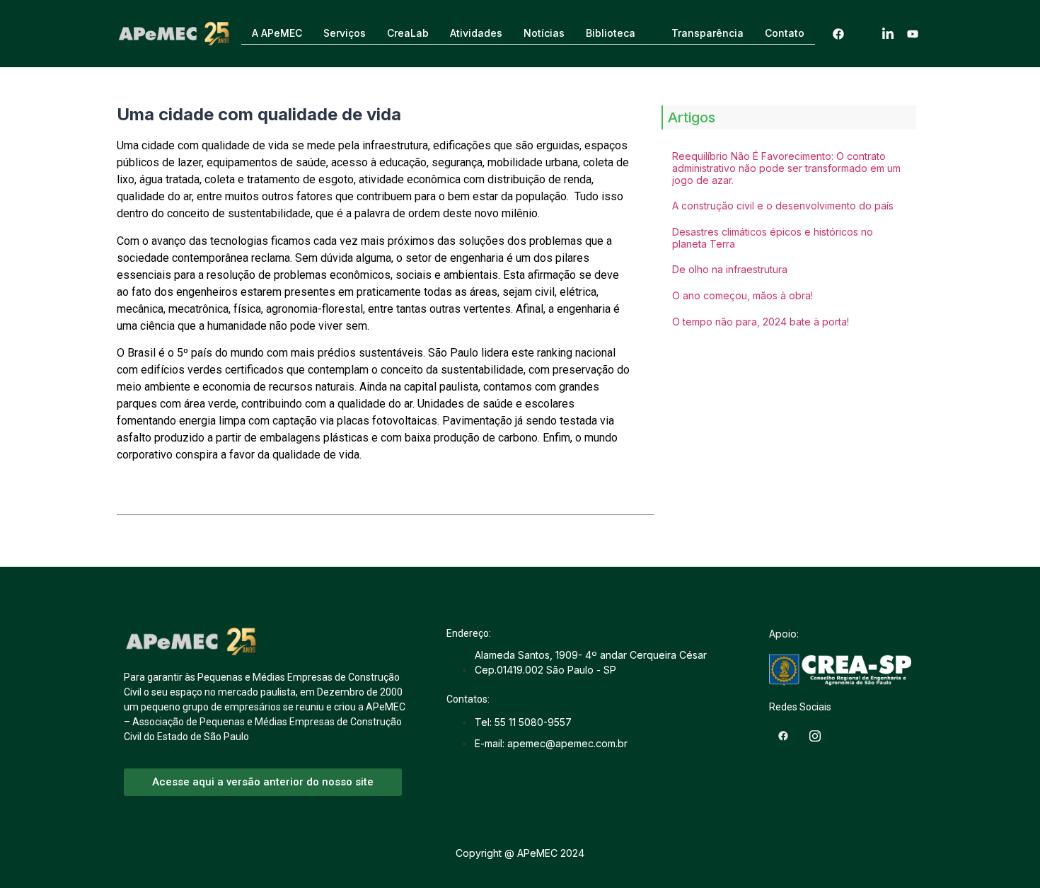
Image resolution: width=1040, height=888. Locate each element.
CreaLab (408, 33)
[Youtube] (912, 33)
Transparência (707, 33)
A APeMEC (277, 33)
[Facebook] (838, 33)
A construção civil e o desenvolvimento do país (783, 206)
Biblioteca (610, 33)
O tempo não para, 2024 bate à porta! (760, 322)
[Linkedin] (888, 33)
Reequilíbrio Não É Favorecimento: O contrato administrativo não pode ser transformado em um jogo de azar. (786, 168)
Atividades (476, 33)
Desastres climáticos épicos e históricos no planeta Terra (772, 238)
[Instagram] (863, 33)
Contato (784, 33)
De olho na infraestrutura (729, 269)
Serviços (344, 33)
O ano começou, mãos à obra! (742, 295)
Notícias (544, 33)
